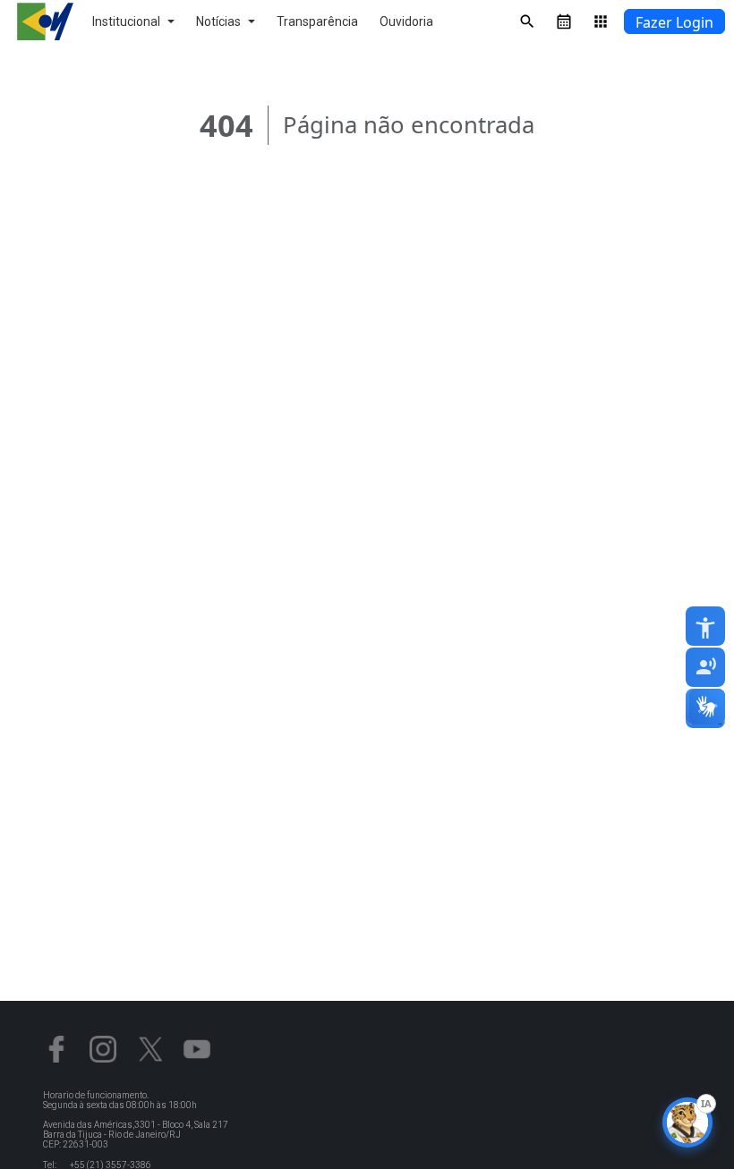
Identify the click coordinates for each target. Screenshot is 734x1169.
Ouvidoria (406, 21)
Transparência (317, 21)
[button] (714, 708)
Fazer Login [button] (674, 22)
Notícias (218, 21)
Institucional (126, 21)
